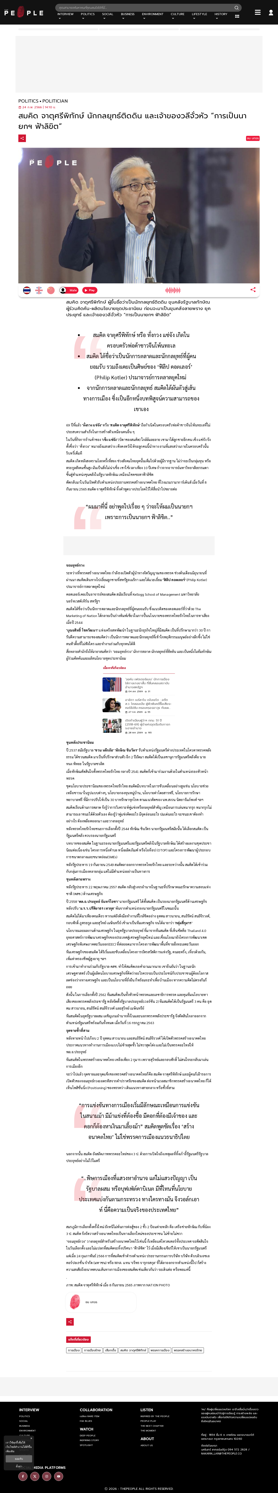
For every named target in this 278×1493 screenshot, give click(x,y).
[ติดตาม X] (34, 1476)
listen (147, 1410)
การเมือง (74, 1350)
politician (55, 101)
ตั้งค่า (19, 1466)
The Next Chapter (152, 1426)
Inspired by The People (155, 1416)
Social (23, 1421)
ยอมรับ (19, 1458)
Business (24, 1426)
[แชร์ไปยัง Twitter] (38, 138)
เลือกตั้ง (110, 1350)
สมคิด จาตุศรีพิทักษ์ (133, 1350)
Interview (29, 1410)
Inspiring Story (89, 1440)
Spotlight (86, 1445)
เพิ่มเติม (10, 1451)
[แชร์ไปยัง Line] (46, 138)
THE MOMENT (148, 1430)
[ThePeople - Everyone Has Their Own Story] (24, 16)
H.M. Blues (86, 1421)
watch (86, 1429)
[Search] (236, 8)
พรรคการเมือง (160, 1350)
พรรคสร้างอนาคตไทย (188, 1350)
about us (147, 1445)
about (147, 1439)
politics (28, 101)
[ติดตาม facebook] (22, 1476)
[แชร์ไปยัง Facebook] (30, 138)
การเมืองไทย (92, 1350)
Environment (27, 1430)
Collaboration (96, 1410)
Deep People (88, 1435)
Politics (24, 1416)
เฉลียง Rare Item (89, 1416)
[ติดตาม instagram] (46, 1476)
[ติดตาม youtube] (58, 1476)
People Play (148, 1421)
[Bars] (257, 12)
